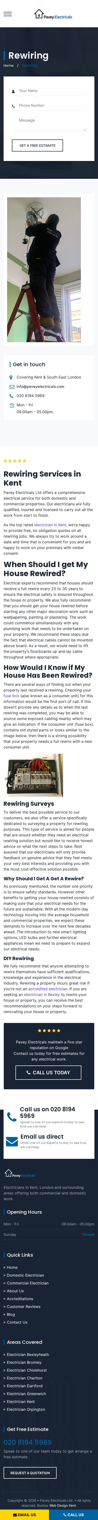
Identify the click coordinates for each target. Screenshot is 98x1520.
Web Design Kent (62, 1505)
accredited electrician (47, 988)
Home (9, 65)
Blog (11, 1314)
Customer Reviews (23, 1306)
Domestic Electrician (25, 1275)
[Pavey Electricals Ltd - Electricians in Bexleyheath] (49, 13)
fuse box (11, 695)
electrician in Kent (50, 524)
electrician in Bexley (42, 994)
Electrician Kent (21, 1401)
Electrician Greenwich (26, 1393)
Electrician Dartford (25, 1385)
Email (42, 1137)
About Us (15, 1290)
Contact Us (17, 1322)
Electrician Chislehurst (27, 1370)
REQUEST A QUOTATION (30, 1473)
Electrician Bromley (24, 1362)
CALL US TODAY (51, 1072)
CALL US (75, 1514)
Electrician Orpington (26, 1409)
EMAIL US (26, 1514)
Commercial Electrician (28, 1283)
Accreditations (20, 1298)
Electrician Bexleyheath (28, 1354)
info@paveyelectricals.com (40, 386)
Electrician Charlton (24, 1378)
